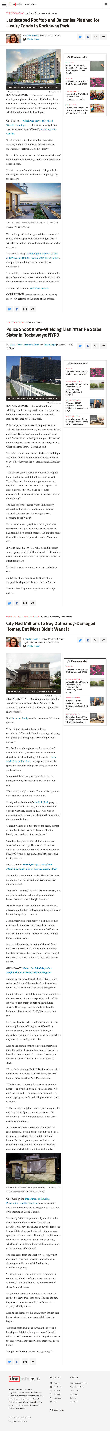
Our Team (74, 1394)
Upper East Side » (73, 400)
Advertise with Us (77, 1386)
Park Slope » (71, 105)
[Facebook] (51, 1386)
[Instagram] (51, 1398)
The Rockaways (15, 13)
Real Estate (51, 13)
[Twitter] (51, 1383)
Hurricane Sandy (19, 718)
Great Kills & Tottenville (23, 616)
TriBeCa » (70, 62)
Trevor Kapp (49, 344)
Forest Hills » (72, 91)
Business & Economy (35, 13)
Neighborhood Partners (79, 1383)
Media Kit (73, 1401)
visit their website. (40, 288)
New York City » (73, 416)
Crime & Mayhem (34, 322)
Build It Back (42, 802)
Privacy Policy (25, 1417)
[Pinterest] (50, 1390)
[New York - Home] (15, 4)
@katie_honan (33, 38)
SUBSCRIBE (59, 1410)
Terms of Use (14, 1417)
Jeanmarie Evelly (31, 344)
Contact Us (74, 1390)
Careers (73, 1398)
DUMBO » (69, 79)
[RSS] (51, 1401)
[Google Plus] (51, 1394)
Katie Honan (32, 35)
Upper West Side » (74, 381)
